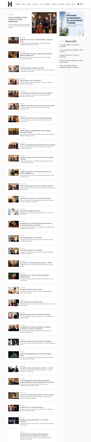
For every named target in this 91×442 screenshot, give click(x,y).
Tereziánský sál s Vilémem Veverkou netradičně (36, 93)
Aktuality (18, 4)
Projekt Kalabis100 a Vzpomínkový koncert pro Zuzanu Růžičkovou (36, 172)
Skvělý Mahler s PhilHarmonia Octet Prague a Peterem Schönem (35, 131)
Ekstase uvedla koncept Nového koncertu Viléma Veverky (36, 158)
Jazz (41, 4)
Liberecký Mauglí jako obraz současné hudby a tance (36, 354)
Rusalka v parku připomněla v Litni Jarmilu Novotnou (34, 420)
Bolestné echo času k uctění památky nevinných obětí (36, 40)
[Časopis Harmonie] (10, 4)
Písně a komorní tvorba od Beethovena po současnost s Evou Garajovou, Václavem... (34, 435)
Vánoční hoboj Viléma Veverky (30, 211)
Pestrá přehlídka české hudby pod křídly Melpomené (17, 19)
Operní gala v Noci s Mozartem (30, 80)
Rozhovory (36, 4)
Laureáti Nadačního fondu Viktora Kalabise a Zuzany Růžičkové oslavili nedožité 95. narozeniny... (37, 381)
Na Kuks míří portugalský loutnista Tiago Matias (71, 61)
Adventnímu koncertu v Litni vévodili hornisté (35, 198)
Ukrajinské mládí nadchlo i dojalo (31, 289)
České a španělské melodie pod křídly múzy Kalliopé (37, 145)
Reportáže (61, 4)
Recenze (29, 4)
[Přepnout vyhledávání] (83, 4)
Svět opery (54, 4)
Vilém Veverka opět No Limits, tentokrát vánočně (36, 186)
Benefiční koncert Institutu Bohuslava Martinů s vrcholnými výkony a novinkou (36, 224)
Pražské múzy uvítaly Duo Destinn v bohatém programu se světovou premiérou (35, 328)
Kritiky (23, 4)
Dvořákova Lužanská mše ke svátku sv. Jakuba (36, 263)
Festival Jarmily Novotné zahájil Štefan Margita (36, 118)
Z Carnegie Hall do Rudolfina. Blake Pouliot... (71, 51)
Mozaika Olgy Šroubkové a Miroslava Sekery (35, 314)
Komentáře (47, 4)
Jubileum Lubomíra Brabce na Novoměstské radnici (37, 105)
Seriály (73, 4)
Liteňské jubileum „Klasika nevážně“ (32, 68)
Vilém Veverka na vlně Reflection (31, 302)
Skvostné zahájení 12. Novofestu (31, 238)
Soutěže (68, 4)
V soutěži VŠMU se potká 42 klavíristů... (69, 45)
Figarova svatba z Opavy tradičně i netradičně (35, 341)
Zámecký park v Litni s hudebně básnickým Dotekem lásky (34, 276)
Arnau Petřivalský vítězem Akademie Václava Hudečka (69, 66)
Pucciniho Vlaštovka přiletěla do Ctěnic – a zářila (36, 368)
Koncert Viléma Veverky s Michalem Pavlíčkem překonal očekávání (36, 54)
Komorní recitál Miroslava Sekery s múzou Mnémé (37, 395)
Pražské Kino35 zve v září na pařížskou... (69, 56)
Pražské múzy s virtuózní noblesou (31, 407)
